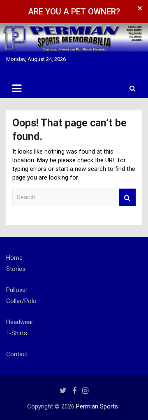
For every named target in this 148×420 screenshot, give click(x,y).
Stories (15, 269)
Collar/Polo (21, 301)
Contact (17, 354)
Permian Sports (97, 406)
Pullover (17, 290)
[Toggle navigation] (17, 88)
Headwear (19, 322)
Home (14, 257)
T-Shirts (16, 333)
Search (127, 197)
